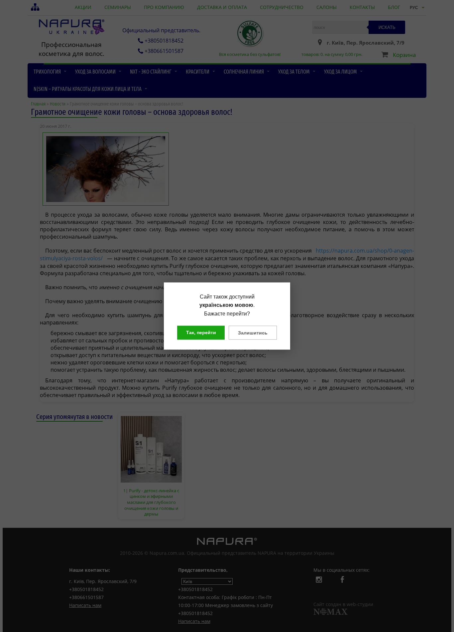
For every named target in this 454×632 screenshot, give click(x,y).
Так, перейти (201, 332)
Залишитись (253, 332)
